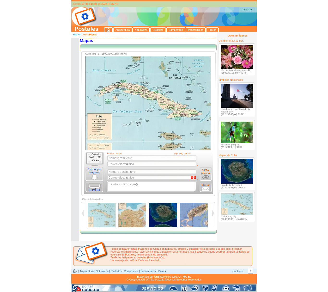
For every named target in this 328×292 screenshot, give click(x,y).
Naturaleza (102, 271)
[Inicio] (108, 29)
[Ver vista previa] (206, 174)
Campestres (131, 271)
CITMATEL (184, 276)
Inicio (85, 34)
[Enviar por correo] (206, 187)
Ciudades (116, 271)
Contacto (247, 9)
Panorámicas (148, 271)
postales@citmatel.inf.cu (151, 257)
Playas (162, 271)
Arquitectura (86, 271)
